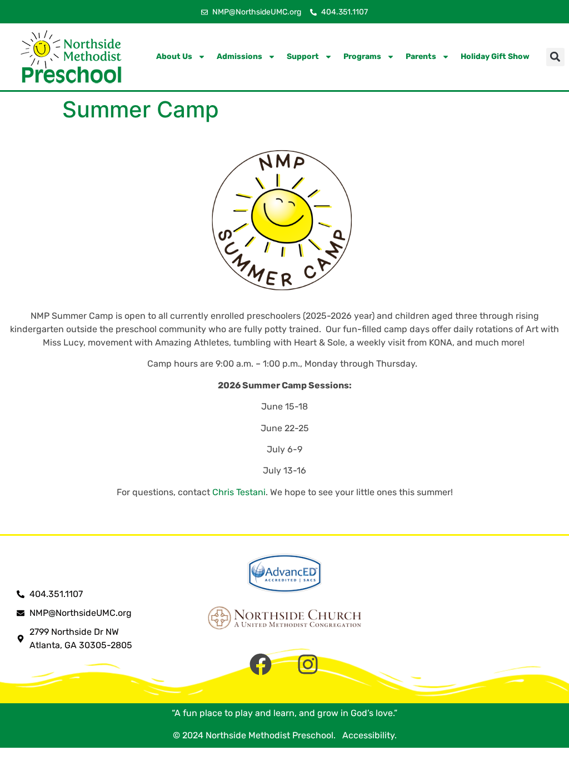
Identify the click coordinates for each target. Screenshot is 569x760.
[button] (555, 57)
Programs (362, 56)
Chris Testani (239, 492)
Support (303, 56)
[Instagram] (308, 664)
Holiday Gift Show (495, 56)
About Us (174, 56)
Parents (421, 56)
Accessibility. (367, 735)
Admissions (239, 56)
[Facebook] (260, 664)
